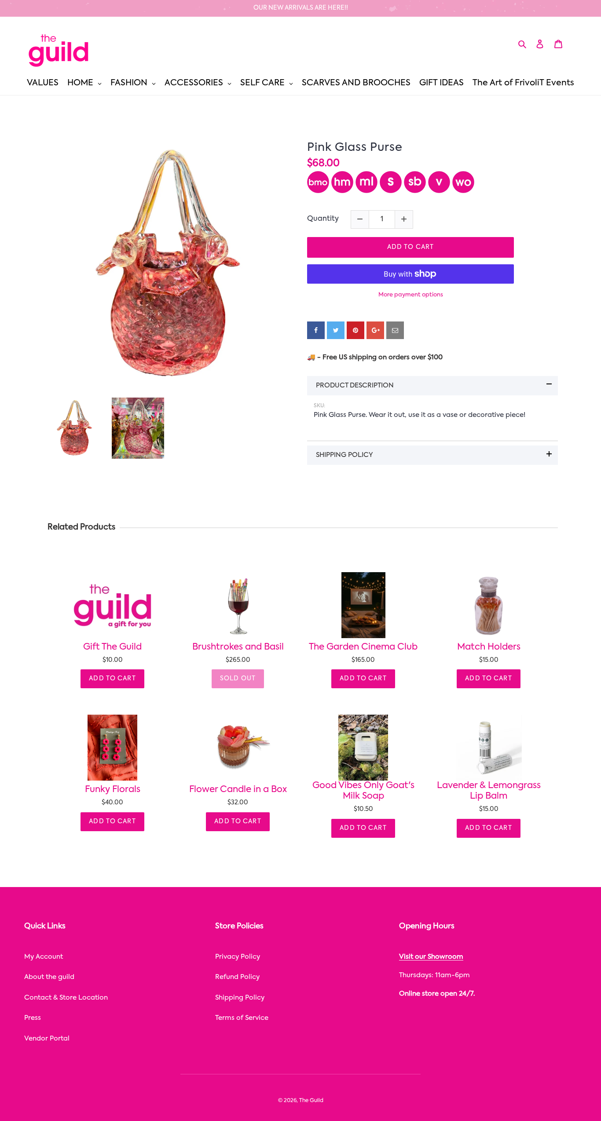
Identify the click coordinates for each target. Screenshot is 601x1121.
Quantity (323, 219)
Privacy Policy (237, 956)
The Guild (311, 1100)
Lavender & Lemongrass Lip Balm (489, 791)
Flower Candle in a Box (238, 789)
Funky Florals (112, 789)
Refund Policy (237, 977)
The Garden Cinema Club (363, 647)
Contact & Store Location (66, 997)
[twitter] (335, 330)
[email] (395, 330)
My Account (43, 956)
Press (32, 1018)
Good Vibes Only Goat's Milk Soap (363, 791)
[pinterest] (355, 330)
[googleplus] (375, 330)
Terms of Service (241, 1018)
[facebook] (316, 330)
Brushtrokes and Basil (238, 647)
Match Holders (488, 647)
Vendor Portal (47, 1038)
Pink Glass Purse (355, 147)
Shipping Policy (239, 997)
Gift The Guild (112, 647)
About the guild (49, 977)
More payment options (410, 295)
